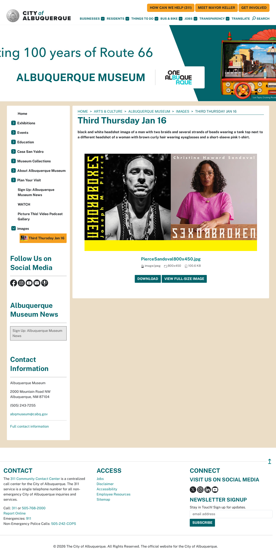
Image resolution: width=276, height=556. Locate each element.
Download (147, 279)
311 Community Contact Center (35, 479)
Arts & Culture (108, 111)
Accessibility (107, 489)
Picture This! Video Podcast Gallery (40, 216)
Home (83, 111)
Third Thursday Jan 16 (46, 238)
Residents (115, 18)
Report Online (14, 513)
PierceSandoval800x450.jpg (171, 259)
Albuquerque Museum (149, 111)
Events (22, 133)
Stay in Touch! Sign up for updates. (218, 507)
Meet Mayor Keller (216, 8)
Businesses (90, 18)
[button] (241, 19)
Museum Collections (34, 161)
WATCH (24, 204)
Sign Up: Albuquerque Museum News (36, 192)
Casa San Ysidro (30, 152)
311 (14, 508)
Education (25, 142)
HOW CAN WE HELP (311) (171, 8)
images (182, 111)
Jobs (189, 18)
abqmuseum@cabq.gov (29, 414)
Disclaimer (105, 484)
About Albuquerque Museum (41, 171)
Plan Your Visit (29, 180)
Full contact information (29, 426)
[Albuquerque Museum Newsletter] (36, 283)
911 (28, 518)
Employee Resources (113, 494)
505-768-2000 (33, 508)
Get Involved (254, 8)
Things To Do (142, 18)
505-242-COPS (63, 524)
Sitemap (103, 499)
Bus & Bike (169, 18)
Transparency (212, 18)
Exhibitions (26, 123)
